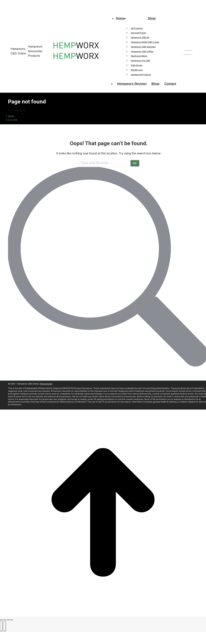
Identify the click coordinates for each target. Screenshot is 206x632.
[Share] (4, 619)
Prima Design (46, 384)
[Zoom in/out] (11, 619)
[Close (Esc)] (1, 619)
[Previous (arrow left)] (1, 626)
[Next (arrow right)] (4, 626)
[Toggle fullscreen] (8, 619)
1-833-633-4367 (16, 3)
